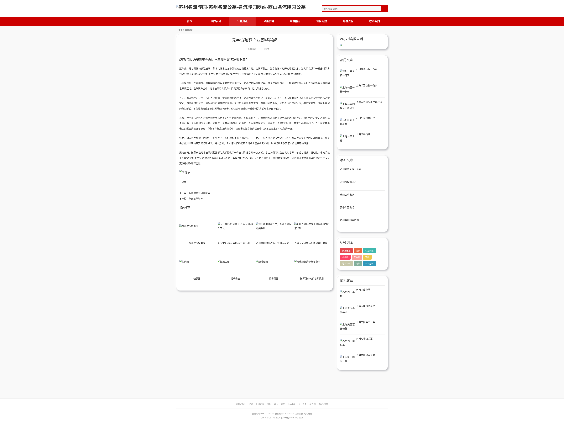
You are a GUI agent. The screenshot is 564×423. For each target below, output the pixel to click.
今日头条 (302, 404)
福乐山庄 (235, 278)
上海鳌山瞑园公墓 (365, 355)
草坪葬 (345, 257)
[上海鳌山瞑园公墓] (347, 359)
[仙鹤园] (197, 262)
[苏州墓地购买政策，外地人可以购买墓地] (273, 226)
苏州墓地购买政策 (349, 220)
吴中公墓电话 (347, 207)
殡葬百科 (216, 21)
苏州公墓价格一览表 (366, 69)
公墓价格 (268, 21)
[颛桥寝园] (273, 262)
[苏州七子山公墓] (347, 342)
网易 (283, 404)
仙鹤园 (196, 278)
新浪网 (312, 404)
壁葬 (367, 257)
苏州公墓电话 (347, 195)
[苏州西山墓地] (347, 294)
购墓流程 (348, 21)
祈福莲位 (369, 263)
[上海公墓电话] (347, 138)
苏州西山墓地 (363, 290)
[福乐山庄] (235, 262)
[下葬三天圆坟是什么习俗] (347, 106)
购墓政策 (346, 250)
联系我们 (374, 21)
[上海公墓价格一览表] (347, 89)
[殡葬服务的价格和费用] (312, 262)
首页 (189, 21)
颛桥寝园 (273, 278)
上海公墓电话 (363, 134)
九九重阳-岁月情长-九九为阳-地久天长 (237, 243)
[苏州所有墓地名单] (347, 122)
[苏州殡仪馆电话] (197, 226)
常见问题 (321, 21)
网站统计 (308, 413)
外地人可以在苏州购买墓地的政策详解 (314, 243)
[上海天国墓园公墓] (347, 326)
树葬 (358, 250)
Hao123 (291, 404)
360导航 (260, 404)
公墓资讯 (242, 21)
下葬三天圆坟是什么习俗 (369, 102)
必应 (276, 404)
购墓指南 (295, 21)
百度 (251, 404)
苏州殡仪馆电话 (197, 243)
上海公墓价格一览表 (366, 85)
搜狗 (269, 404)
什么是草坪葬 (196, 198)
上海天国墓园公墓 (365, 322)
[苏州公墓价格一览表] (347, 73)
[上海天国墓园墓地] (347, 310)
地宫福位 (346, 263)
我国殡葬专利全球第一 (200, 193)
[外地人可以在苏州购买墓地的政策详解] (312, 226)
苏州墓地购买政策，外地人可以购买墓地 (277, 243)
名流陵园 (299, 413)
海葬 (358, 263)
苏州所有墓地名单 (365, 118)
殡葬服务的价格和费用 (312, 278)
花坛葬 (357, 257)
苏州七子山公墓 (364, 338)
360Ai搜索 (323, 404)
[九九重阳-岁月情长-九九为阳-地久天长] (235, 226)
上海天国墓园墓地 (365, 306)
